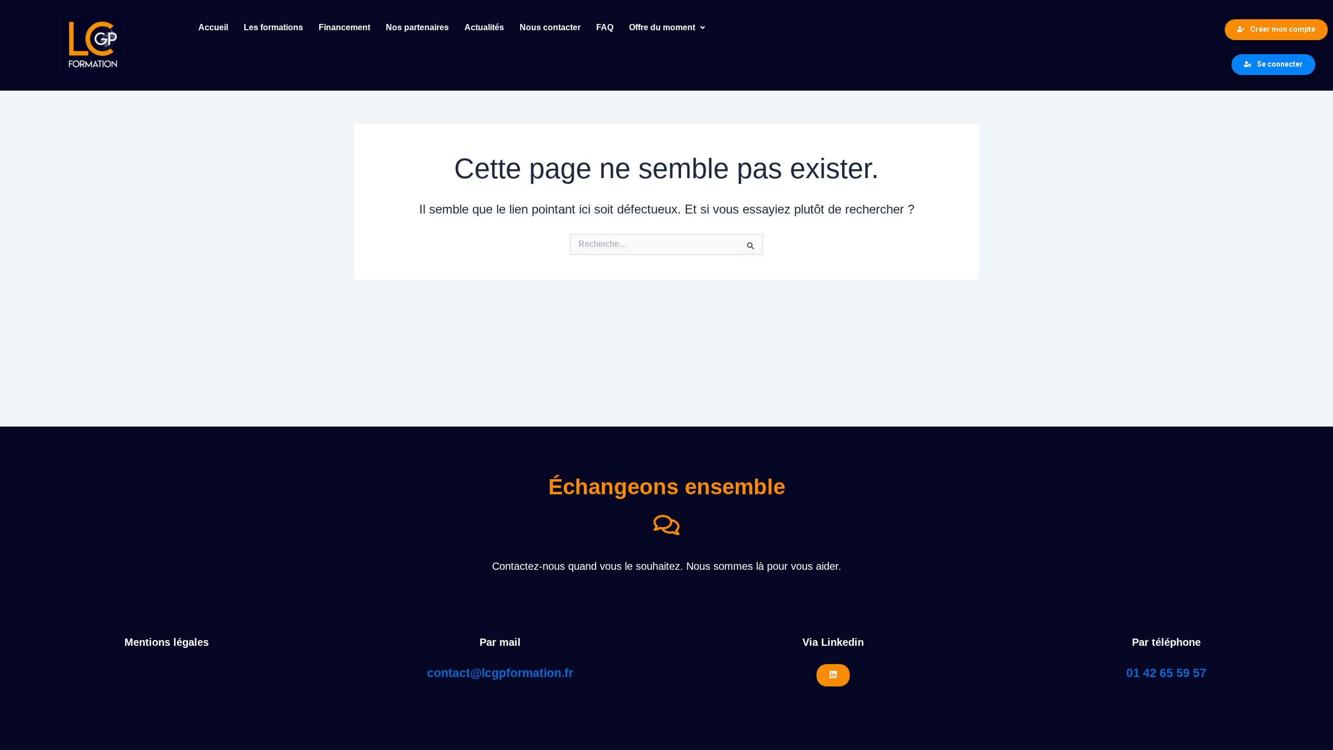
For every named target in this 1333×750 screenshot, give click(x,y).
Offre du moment (662, 27)
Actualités (484, 27)
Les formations (273, 27)
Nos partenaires (417, 27)
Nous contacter (550, 27)
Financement (344, 27)
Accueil (213, 27)
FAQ (604, 27)
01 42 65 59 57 (1166, 673)
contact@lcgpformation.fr (500, 673)
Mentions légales (166, 642)
